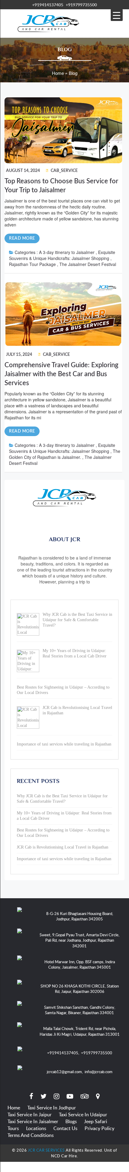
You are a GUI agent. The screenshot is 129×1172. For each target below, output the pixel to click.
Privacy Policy (99, 1128)
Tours (13, 1128)
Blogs (71, 1121)
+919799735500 (81, 4)
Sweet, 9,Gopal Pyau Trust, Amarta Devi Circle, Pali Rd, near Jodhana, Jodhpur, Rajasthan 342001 (79, 940)
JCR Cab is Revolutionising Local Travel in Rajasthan (62, 847)
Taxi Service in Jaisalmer (33, 1121)
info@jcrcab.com (98, 1071)
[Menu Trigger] (117, 15)
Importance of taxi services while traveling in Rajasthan (64, 859)
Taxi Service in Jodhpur (51, 1107)
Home (14, 1107)
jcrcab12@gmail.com (64, 1071)
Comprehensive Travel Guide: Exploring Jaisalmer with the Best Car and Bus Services (61, 374)
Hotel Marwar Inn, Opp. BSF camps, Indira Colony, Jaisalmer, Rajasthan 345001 (79, 964)
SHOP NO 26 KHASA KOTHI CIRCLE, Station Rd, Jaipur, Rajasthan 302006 (79, 988)
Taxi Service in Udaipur (83, 1114)
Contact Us (65, 1128)
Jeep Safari (95, 1121)
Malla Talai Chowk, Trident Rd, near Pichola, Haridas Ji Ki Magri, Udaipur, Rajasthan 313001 (80, 1031)
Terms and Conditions (31, 1135)
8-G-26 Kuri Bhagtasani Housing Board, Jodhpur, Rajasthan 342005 (79, 916)
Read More (22, 238)
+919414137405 (47, 4)
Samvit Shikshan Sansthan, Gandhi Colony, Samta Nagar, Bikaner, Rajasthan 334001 (79, 1010)
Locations (36, 1128)
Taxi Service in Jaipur (30, 1114)
